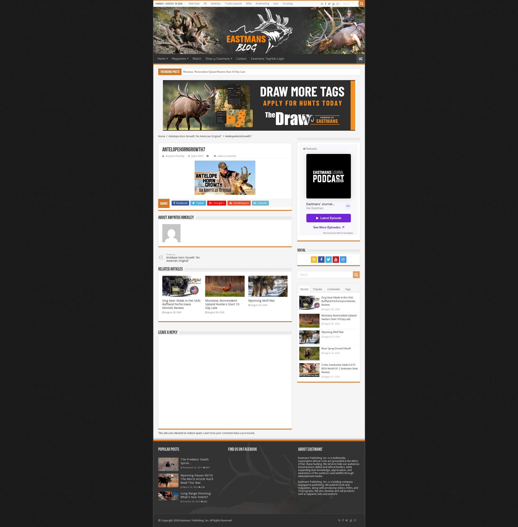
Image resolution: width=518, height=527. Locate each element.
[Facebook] (325, 3)
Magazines (179, 58)
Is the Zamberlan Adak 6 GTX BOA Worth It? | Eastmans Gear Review (340, 368)
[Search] (362, 4)
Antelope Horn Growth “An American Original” (183, 257)
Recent (304, 289)
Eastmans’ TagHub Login (267, 58)
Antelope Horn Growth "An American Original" (195, 136)
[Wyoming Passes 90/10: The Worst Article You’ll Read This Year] (168, 480)
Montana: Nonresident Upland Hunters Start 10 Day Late (222, 304)
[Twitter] (329, 3)
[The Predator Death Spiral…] (168, 464)
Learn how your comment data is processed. (229, 433)
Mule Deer (194, 3)
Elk (205, 3)
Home (161, 58)
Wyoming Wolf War (194, 71)
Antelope (216, 3)
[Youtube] (333, 3)
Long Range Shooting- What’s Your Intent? (196, 495)
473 (207, 467)
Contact (241, 58)
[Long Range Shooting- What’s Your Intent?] (168, 496)
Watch (196, 58)
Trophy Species (233, 3)
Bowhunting (262, 3)
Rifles (249, 3)
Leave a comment (227, 156)
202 (205, 501)
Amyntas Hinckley (175, 156)
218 (203, 487)
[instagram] (337, 3)
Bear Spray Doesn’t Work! (336, 348)
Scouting (288, 3)
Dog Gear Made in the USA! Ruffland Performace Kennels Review (181, 304)
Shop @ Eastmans (218, 58)
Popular (317, 289)
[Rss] (322, 3)
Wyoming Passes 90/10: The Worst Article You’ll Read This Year (196, 479)
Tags (348, 289)
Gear (276, 3)
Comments (333, 289)
